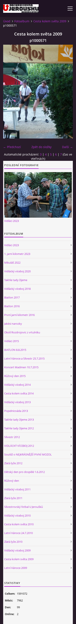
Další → (67, 147)
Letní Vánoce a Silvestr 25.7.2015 (24, 358)
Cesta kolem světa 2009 (49, 21)
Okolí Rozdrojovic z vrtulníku (22, 332)
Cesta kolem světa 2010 (19, 524)
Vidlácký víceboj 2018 (17, 289)
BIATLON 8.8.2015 (15, 350)
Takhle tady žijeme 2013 (19, 419)
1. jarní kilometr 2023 (17, 254)
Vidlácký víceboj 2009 (17, 550)
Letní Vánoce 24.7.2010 (18, 533)
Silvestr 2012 (12, 437)
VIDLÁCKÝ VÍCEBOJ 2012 (19, 446)
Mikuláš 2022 (12, 262)
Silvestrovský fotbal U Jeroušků (23, 507)
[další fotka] (66, 92)
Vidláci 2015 (11, 341)
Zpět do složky (41, 147)
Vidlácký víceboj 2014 (17, 385)
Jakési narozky (13, 324)
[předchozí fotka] (10, 92)
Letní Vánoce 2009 (15, 568)
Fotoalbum (21, 21)
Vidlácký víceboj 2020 (17, 271)
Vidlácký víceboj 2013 (17, 402)
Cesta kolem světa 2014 (19, 393)
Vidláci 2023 (11, 221)
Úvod (6, 21)
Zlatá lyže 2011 (13, 498)
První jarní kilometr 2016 (19, 315)
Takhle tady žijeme (15, 280)
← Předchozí (12, 147)
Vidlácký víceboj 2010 (17, 515)
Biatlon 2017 (12, 297)
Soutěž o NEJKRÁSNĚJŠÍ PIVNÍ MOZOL (28, 454)
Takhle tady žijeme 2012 (19, 428)
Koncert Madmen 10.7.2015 (21, 367)
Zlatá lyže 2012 (13, 463)
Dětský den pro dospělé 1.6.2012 (24, 472)
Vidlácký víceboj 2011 (17, 489)
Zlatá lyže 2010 (13, 542)
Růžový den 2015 (15, 376)
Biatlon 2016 (12, 306)
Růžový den (11, 481)
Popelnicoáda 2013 (16, 411)
